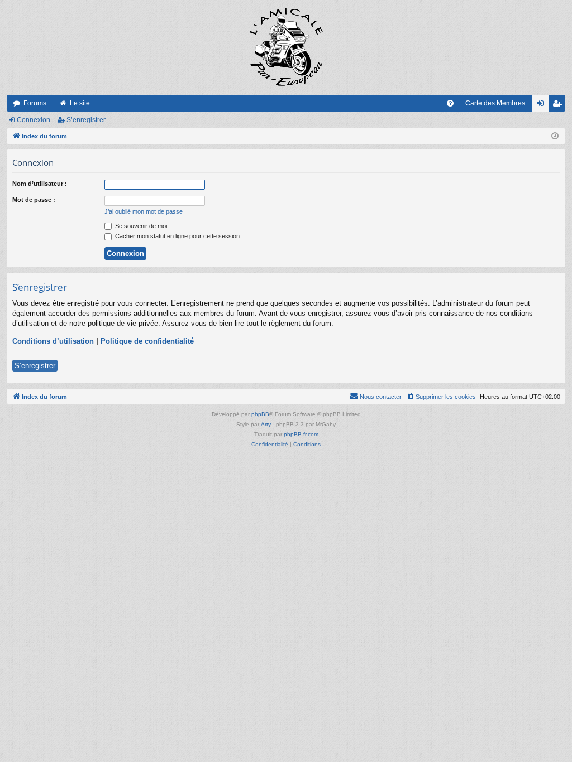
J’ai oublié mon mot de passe (143, 211)
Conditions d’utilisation (53, 341)
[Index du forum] (286, 47)
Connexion (33, 120)
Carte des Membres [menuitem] (495, 103)
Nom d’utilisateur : (39, 183)
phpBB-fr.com (301, 434)
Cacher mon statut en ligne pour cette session (176, 236)
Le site (80, 103)
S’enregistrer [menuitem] (559, 105)
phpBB (260, 414)
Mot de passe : (33, 199)
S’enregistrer (86, 120)
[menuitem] (450, 103)
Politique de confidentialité (147, 341)
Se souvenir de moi (140, 226)
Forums (34, 103)
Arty (266, 424)
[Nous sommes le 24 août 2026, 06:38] (555, 136)
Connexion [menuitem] (542, 105)
